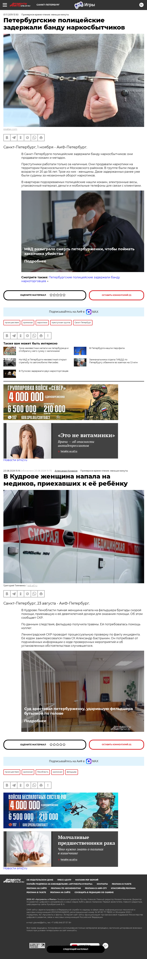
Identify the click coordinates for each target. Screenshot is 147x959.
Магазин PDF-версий (86, 880)
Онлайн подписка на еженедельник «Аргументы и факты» (60, 884)
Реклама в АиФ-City (96, 888)
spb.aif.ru (32, 585)
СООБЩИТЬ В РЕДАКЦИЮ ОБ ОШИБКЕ (94, 892)
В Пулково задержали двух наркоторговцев (43, 371)
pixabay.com (10, 129)
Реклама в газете (121, 884)
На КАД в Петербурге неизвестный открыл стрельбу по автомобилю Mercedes (43, 361)
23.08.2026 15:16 (11, 470)
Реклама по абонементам (66, 888)
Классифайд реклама (123, 888)
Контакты (102, 884)
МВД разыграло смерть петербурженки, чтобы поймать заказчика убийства (79, 251)
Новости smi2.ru (15, 460)
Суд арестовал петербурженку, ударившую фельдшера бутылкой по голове (78, 711)
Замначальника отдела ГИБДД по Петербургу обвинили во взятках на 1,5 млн (113, 361)
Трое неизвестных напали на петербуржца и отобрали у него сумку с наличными (43, 349)
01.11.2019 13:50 (10, 14)
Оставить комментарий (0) (116, 295)
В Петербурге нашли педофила (107, 348)
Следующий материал (75, 949)
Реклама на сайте (37, 888)
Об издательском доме (40, 880)
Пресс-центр (64, 880)
